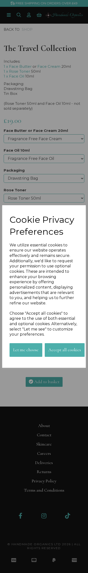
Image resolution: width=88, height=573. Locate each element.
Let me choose (26, 349)
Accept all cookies (64, 349)
